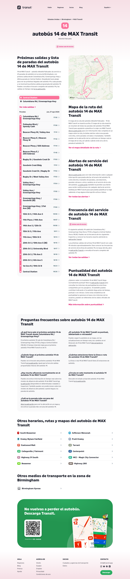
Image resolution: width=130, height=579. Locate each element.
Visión (50, 7)
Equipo (38, 566)
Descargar (106, 572)
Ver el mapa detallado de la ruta (84, 148)
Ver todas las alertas (78, 197)
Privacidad (40, 571)
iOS (34, 539)
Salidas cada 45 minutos (66, 46)
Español (107, 7)
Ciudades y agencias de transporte (75, 563)
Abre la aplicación (75, 131)
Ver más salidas (26, 107)
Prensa (19, 569)
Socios (71, 7)
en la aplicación (39, 89)
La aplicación (83, 185)
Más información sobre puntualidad (85, 304)
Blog (81, 7)
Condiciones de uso (43, 574)
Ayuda (19, 571)
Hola (19, 559)
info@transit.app (106, 563)
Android (38, 539)
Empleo (39, 569)
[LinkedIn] (110, 566)
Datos (65, 566)
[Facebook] (107, 566)
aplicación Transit (75, 239)
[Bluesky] (104, 566)
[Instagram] (101, 566)
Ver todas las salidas (78, 257)
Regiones (60, 7)
